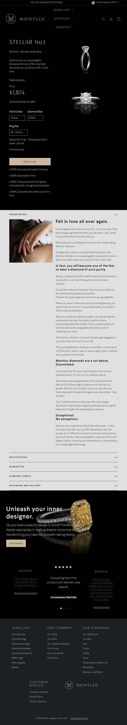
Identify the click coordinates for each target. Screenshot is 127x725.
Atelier (15, 667)
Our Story (52, 634)
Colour (86, 649)
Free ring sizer (19, 663)
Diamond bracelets (21, 649)
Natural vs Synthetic (93, 672)
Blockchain (88, 667)
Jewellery (62, 10)
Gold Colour (16, 112)
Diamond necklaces (22, 653)
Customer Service (38, 692)
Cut (85, 644)
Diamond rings (19, 639)
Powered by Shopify (79, 718)
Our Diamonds (90, 634)
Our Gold (52, 639)
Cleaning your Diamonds (95, 663)
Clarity (86, 653)
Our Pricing (53, 649)
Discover (62, 19)
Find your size (16, 149)
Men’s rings (17, 658)
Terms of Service (37, 702)
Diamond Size (35, 112)
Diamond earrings (20, 644)
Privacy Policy (36, 697)
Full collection (19, 634)
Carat (85, 658)
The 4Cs (87, 639)
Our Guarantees (55, 653)
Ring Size (14, 126)
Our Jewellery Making (58, 644)
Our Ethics (52, 658)
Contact (63, 27)
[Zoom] (86, 59)
